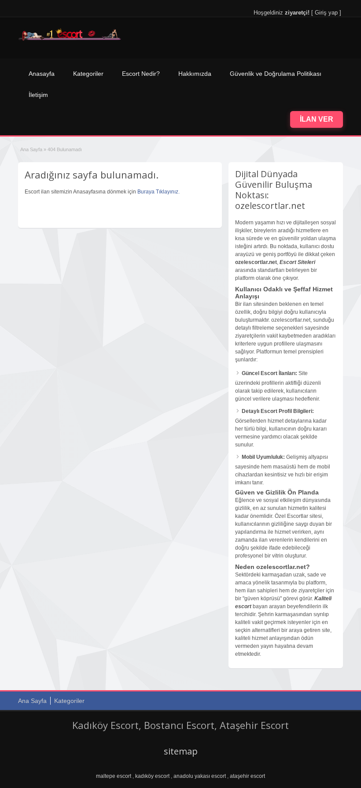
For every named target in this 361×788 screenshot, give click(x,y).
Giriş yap (326, 12)
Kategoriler (88, 73)
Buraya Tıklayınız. (158, 192)
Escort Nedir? (141, 73)
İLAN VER (316, 119)
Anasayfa (42, 73)
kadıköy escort (152, 776)
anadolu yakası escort (199, 776)
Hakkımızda (194, 73)
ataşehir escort (247, 776)
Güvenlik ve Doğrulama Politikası (275, 73)
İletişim (38, 94)
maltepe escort (113, 776)
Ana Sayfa (31, 149)
